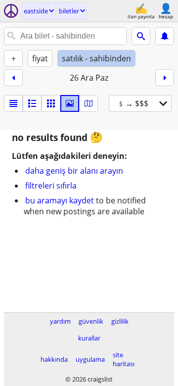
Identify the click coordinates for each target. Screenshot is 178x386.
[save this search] (164, 36)
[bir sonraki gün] (164, 77)
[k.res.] (32, 103)
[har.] (88, 103)
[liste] (13, 103)
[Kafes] (51, 103)
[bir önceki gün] (13, 77)
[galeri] (69, 103)
